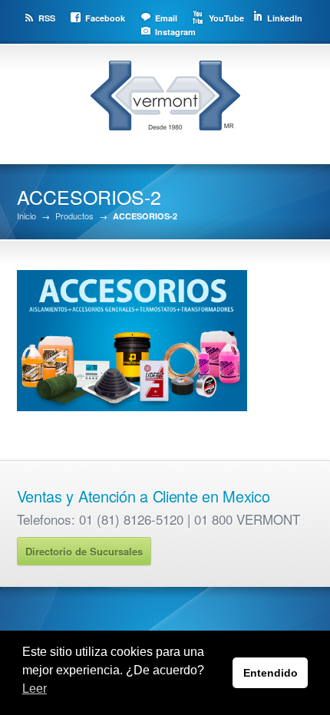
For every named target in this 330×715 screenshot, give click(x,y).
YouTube (226, 18)
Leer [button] (34, 688)
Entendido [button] (270, 673)
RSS (46, 18)
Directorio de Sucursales (84, 551)
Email (166, 18)
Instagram (175, 32)
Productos (74, 216)
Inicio (26, 216)
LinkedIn (284, 18)
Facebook (105, 18)
